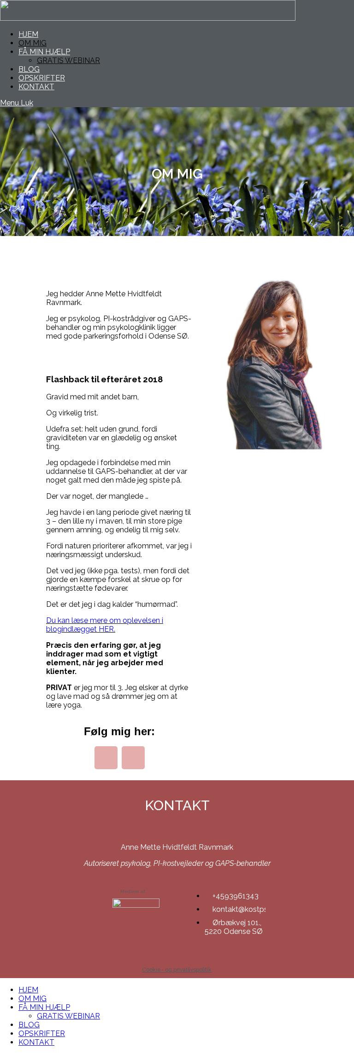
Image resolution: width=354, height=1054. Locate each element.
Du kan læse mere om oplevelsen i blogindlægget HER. (104, 625)
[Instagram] (133, 757)
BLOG (29, 1024)
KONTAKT (36, 1042)
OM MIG (32, 998)
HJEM (28, 989)
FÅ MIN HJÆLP (44, 1007)
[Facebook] (106, 757)
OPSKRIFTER (41, 1033)
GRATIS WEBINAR (68, 1016)
